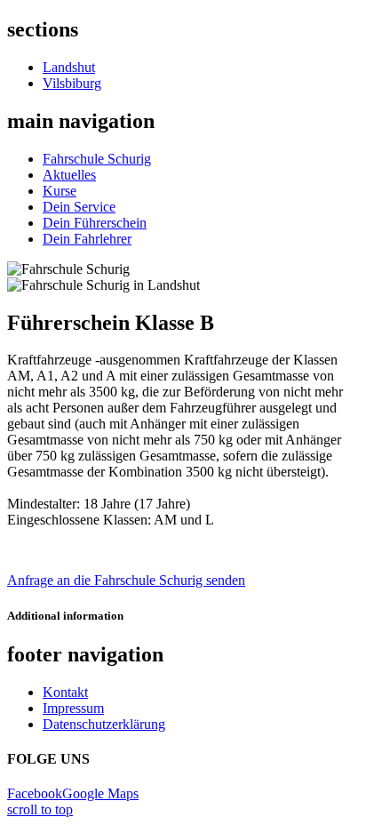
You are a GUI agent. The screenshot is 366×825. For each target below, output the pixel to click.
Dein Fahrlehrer (87, 238)
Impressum (73, 708)
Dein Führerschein (95, 222)
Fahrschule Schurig (97, 158)
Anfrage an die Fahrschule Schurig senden (126, 580)
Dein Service (79, 206)
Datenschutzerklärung (104, 724)
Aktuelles (69, 174)
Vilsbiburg (72, 83)
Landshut (69, 67)
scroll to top (40, 809)
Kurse (59, 190)
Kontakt (65, 692)
